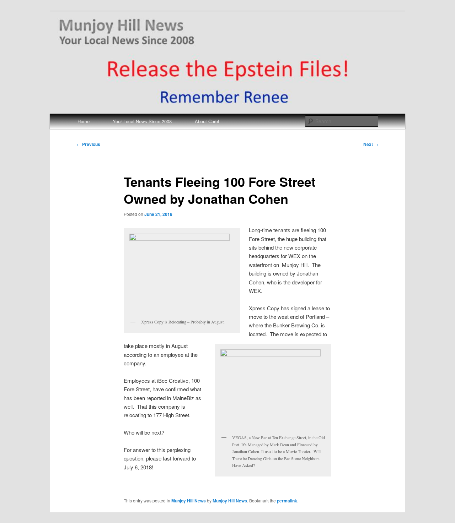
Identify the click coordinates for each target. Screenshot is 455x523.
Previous (88, 144)
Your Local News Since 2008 (142, 121)
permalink (287, 500)
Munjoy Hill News (188, 500)
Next (370, 144)
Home (83, 121)
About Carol (207, 121)
